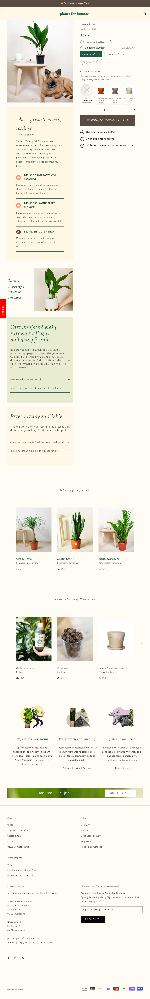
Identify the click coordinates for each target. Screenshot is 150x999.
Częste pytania (15, 836)
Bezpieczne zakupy (91, 836)
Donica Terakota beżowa (111, 668)
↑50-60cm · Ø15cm (91, 54)
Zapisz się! (93, 919)
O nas (10, 825)
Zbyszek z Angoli (65, 559)
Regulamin (86, 841)
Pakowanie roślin (71, 768)
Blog (9, 864)
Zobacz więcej (120, 793)
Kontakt (11, 841)
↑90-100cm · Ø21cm (92, 62)
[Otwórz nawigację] (6, 14)
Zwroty (84, 830)
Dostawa (87, 768)
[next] (134, 109)
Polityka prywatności (92, 847)
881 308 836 (45, 942)
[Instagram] (16, 958)
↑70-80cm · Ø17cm (115, 54)
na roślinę (100, 138)
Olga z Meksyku (24, 559)
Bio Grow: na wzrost (26, 668)
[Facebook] (8, 958)
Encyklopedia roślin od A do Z (22, 870)
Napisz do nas (122, 768)
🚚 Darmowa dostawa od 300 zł (75, 3)
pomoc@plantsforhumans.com (23, 938)
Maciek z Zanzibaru (109, 559)
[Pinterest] (23, 958)
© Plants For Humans (16, 990)
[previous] (81, 109)
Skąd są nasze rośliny (18, 830)
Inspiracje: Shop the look (20, 875)
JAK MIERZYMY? (128, 48)
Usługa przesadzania (18, 847)
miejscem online (26, 893)
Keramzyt (62, 668)
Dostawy (85, 825)
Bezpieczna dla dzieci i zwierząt (96, 42)
